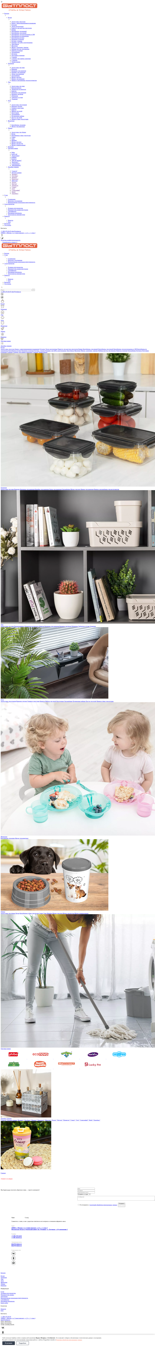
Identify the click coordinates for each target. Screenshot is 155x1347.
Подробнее (22, 1343)
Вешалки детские (21, 701)
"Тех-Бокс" (27, 1120)
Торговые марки (6, 341)
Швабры (49, 913)
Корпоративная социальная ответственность (21, 202)
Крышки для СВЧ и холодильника (55, 350)
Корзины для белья (65, 626)
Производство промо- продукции (7, 1295)
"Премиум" (66, 1120)
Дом (2, 315)
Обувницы (74, 626)
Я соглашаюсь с (98, 1205)
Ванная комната (19, 626)
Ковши (80, 349)
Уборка (3, 331)
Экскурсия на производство (16, 214)
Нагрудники (60, 701)
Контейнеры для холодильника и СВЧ (125, 349)
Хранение (4, 309)
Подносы (139, 350)
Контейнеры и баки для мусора (29, 913)
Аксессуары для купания (8, 701)
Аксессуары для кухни (8, 349)
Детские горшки (12, 1120)
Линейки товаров (6, 346)
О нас (2, 1291)
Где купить (7, 225)
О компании (11, 199)
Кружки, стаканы (39, 350)
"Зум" (78, 1120)
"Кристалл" (41, 1120)
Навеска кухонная (121, 350)
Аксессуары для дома (7, 489)
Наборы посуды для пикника (107, 350)
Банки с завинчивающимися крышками (27, 349)
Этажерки (93, 626)
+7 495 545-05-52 (16, 1237)
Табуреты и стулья (83, 626)
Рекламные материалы (15, 213)
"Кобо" (91, 1120)
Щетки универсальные (81, 913)
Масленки (77, 350)
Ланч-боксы (70, 350)
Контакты (7, 223)
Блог (9, 222)
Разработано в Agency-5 (10, 242)
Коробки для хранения (42, 489)
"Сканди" (4, 1120)
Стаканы (9, 352)
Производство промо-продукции (18, 210)
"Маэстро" (48, 1120)
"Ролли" (54, 1120)
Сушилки (35, 352)
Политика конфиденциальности (10, 240)
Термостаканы (43, 352)
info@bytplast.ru (16, 231)
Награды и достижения (15, 201)
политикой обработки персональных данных (103, 1205)
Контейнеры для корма (8, 838)
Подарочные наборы (79, 701)
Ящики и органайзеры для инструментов (106, 489)
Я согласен (8, 1343)
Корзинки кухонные (28, 350)
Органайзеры (132, 350)
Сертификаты (12, 211)
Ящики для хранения (87, 489)
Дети (2, 320)
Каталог (6, 253)
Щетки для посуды (68, 913)
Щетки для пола (75, 489)
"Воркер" (34, 1120)
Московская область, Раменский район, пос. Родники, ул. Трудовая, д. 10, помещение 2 (39, 1229)
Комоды (41, 626)
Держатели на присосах (31, 626)
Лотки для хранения (55, 489)
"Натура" (60, 1120)
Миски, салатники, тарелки (89, 350)
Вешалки (17, 489)
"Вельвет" (20, 1120)
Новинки (3, 337)
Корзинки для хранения (27, 489)
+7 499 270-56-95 (6, 231)
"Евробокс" (96, 1120)
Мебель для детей (50, 701)
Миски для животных (21, 838)
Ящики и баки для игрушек (105, 701)
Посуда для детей (91, 701)
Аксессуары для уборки (8, 913)
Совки (41, 913)
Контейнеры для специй (105, 349)
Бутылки (42, 349)
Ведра (17, 913)
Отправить (122, 1203)
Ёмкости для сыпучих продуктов (68, 349)
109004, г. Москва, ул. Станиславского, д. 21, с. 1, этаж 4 (18, 233)
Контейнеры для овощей (90, 349)
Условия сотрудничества (15, 208)
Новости (10, 220)
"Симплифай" (84, 1120)
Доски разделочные (51, 349)
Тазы (44, 913)
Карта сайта (4, 1303)
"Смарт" (73, 1120)
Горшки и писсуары (33, 701)
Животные (4, 326)
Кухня (2, 303)
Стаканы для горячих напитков (22, 352)
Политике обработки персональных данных (69, 1340)
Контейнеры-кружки (14, 350)
